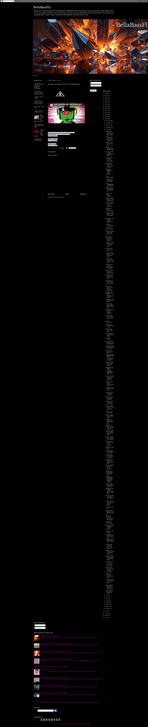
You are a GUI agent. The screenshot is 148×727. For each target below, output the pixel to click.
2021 (106, 104)
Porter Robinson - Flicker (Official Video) (110, 335)
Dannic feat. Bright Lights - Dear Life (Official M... (110, 232)
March (107, 604)
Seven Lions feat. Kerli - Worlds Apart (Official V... (109, 317)
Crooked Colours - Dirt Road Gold (39, 139)
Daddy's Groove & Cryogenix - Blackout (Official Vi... (110, 311)
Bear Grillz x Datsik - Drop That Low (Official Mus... (109, 288)
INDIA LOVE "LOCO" (45, 669)
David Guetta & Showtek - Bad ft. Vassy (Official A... (109, 443)
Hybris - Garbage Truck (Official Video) (109, 416)
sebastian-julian (78, 724)
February (108, 606)
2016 (106, 114)
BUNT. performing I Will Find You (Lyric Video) (39, 125)
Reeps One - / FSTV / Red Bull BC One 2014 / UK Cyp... (110, 552)
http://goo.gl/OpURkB (52, 145)
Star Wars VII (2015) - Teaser (109, 228)
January (108, 608)
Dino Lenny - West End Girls (110, 531)
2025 (106, 95)
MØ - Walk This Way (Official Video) (109, 592)
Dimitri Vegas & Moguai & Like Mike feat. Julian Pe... (110, 512)
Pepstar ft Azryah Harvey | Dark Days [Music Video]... (109, 363)
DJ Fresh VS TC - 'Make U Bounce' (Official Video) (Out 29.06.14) (54, 685)
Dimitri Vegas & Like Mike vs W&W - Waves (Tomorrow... (109, 586)
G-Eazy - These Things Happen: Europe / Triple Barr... (110, 305)
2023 (106, 100)
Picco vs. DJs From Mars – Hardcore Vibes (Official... (110, 438)
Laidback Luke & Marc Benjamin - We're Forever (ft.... (109, 189)
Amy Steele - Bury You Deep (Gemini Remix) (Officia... (110, 153)
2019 (106, 108)
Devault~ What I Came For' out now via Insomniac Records (39, 92)
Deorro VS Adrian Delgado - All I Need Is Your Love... (110, 254)
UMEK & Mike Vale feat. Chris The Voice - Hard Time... (109, 569)
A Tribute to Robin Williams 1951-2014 (110, 389)
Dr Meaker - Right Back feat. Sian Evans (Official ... (110, 214)
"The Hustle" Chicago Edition (110, 225)
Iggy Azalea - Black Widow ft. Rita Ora (110, 351)
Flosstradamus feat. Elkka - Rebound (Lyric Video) (110, 347)
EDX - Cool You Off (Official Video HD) (109, 398)
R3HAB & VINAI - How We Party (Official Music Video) (110, 558)
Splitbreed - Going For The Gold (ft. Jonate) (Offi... (110, 244)
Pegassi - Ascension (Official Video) (39, 111)
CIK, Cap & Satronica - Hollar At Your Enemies (109, 575)
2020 (106, 106)
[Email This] (69, 148)
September (108, 127)
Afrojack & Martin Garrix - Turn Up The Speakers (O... (110, 204)
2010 (106, 617)
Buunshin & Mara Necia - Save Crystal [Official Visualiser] (38, 102)
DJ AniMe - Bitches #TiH (110, 447)
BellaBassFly (42, 7)
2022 (106, 102)
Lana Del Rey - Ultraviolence (109, 522)
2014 (106, 119)
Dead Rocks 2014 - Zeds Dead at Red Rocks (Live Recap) (110, 461)
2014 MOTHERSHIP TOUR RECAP (110, 184)
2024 (106, 97)
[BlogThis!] (71, 148)
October (108, 125)
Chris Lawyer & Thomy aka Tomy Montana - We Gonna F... (110, 266)
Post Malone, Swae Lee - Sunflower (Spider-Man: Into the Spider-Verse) (55, 651)
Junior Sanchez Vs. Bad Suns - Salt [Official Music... (110, 342)
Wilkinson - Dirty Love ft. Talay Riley (109, 144)
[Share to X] (72, 148)
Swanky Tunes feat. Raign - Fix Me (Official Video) (110, 199)
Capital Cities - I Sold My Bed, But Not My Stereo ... (109, 472)
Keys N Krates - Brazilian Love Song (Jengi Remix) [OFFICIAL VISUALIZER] (38, 86)
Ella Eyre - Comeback (108, 321)
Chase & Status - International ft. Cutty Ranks (110, 485)
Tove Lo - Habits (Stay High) (109, 412)
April (107, 602)
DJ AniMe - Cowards (108, 338)
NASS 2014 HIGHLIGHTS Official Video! (109, 535)
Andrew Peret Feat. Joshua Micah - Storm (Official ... (110, 497)
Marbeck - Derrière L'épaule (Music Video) (49, 635)
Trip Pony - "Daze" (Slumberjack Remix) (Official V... (110, 540)
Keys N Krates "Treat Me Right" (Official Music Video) (109, 133)
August (107, 129)
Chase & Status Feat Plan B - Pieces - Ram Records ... (109, 546)
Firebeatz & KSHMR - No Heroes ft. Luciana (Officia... (109, 171)
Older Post (83, 194)
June (107, 598)
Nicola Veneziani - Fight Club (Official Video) (110, 271)
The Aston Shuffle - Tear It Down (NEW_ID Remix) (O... (110, 377)
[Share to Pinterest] (75, 148)
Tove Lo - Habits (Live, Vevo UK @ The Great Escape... (110, 407)
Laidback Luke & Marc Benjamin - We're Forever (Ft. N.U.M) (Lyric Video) (56, 659)
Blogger (89, 724)
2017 (106, 112)
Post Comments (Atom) (59, 197)
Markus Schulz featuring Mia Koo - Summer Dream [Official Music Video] (56, 643)
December (108, 120)
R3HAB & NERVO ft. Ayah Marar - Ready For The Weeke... (110, 432)
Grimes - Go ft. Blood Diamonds (109, 195)
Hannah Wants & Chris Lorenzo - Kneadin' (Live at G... (110, 276)
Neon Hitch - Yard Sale (110, 507)
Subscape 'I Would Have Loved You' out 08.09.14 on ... (110, 467)
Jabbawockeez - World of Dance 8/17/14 (110, 326)
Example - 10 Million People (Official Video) (110, 148)
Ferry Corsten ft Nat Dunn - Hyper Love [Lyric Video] (109, 159)
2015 (106, 116)
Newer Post (51, 194)
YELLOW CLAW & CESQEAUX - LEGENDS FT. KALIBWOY (54, 693)
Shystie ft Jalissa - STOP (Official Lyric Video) (109, 452)
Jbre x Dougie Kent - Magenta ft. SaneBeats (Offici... (110, 527)
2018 (106, 110)
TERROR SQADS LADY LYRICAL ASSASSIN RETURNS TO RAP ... (109, 371)
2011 (106, 615)
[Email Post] (67, 148)
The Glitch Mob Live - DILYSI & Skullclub (109, 456)
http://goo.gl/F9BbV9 (52, 140)
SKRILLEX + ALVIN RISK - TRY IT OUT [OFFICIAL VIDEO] (109, 479)
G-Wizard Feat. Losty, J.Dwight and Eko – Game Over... (110, 260)
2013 (106, 611)
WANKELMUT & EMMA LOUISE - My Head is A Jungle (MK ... (110, 491)
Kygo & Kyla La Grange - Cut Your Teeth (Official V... (109, 238)
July (107, 596)
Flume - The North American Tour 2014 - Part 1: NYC (110, 581)
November (108, 123)
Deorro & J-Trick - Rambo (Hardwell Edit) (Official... (110, 383)
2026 (106, 93)
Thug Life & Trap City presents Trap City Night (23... (110, 282)
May (107, 600)
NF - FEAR (37, 700)
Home (67, 194)
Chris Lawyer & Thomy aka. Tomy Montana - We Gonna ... (110, 138)
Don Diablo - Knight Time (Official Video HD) (109, 421)
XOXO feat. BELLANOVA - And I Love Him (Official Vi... (110, 427)
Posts (93, 83)
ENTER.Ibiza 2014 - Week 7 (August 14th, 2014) (110, 220)
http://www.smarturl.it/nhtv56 (63, 134)
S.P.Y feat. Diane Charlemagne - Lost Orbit (109, 393)
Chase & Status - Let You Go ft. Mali (109, 250)
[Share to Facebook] (74, 148)
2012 (106, 613)
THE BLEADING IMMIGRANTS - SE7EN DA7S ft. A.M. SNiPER (54, 677)
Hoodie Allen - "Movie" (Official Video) (110, 209)
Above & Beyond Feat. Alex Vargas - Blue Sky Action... (109, 563)
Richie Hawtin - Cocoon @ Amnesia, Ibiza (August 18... (109, 165)
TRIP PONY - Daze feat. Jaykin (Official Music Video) (109, 518)
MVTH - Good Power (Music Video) (109, 330)
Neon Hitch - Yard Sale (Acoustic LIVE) (110, 300)
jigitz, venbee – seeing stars (39, 107)
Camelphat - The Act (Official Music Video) (109, 402)
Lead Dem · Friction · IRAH (39, 97)
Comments (94, 85)
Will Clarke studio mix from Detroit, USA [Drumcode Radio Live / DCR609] (51, 666)
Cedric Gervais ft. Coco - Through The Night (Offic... (110, 503)
